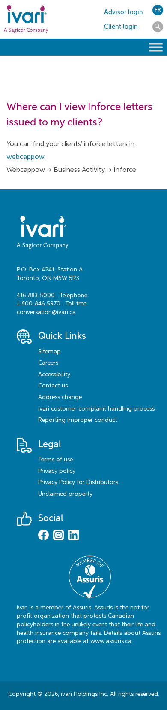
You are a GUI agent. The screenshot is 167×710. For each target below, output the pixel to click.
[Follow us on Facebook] (43, 536)
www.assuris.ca (110, 641)
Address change (60, 397)
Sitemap (49, 352)
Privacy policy (56, 471)
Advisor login (123, 12)
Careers (48, 363)
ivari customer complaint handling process (96, 409)
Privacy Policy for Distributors (78, 482)
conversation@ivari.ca (46, 312)
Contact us (53, 386)
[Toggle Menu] (156, 47)
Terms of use (55, 460)
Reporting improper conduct (77, 420)
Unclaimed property (65, 494)
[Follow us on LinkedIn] (73, 536)
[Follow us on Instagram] (58, 536)
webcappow (25, 157)
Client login (121, 26)
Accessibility (54, 375)
